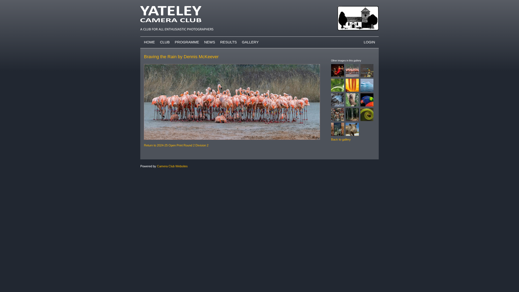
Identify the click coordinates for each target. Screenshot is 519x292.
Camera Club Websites (172, 166)
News (209, 42)
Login (369, 42)
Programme (187, 42)
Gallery (250, 42)
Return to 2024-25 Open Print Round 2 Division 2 (176, 145)
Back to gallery (341, 139)
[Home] (259, 2)
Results (228, 42)
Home (149, 42)
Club (165, 42)
